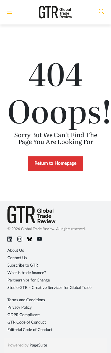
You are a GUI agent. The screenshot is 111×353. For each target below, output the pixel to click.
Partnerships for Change (28, 280)
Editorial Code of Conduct (29, 330)
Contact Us (17, 258)
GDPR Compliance (23, 315)
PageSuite (38, 345)
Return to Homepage (55, 163)
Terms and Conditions (26, 300)
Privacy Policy (19, 308)
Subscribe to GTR (22, 266)
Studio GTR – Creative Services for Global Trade (49, 288)
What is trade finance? (26, 273)
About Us (15, 251)
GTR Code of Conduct (26, 322)
